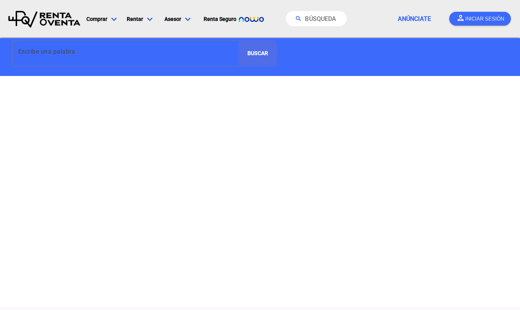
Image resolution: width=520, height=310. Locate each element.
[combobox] (127, 50)
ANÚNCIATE (414, 18)
